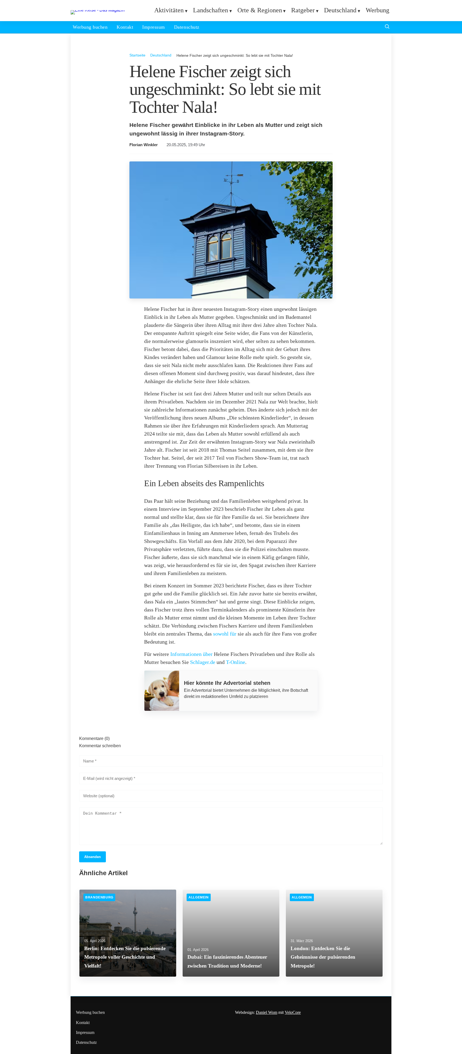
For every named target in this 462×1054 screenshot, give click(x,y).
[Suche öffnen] (387, 27)
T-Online (235, 662)
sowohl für (224, 634)
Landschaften (210, 10)
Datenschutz (186, 27)
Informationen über (191, 654)
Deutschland (340, 10)
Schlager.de (202, 662)
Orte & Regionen (259, 10)
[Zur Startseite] (98, 10)
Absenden (92, 857)
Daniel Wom (266, 1012)
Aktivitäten (169, 10)
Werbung (377, 10)
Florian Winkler (143, 145)
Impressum (153, 27)
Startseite (137, 55)
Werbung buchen (90, 27)
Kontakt (125, 27)
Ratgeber (303, 10)
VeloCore (293, 1012)
